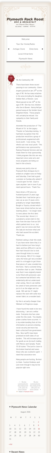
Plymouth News (25, 58)
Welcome (26, 39)
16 (39, 429)
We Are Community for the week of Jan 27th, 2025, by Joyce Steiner (23, 385)
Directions (33, 49)
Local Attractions (25, 54)
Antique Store (19, 49)
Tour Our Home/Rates (25, 44)
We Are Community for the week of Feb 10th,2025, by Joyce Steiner (35, 385)
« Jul (10, 444)
